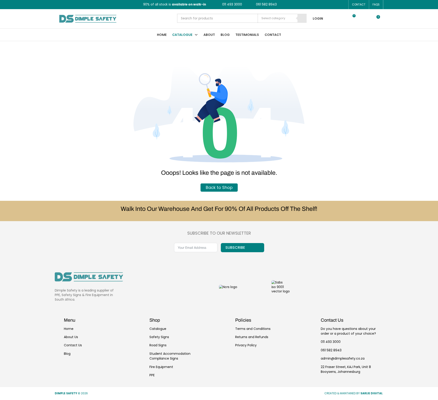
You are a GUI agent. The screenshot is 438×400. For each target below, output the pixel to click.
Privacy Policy (246, 345)
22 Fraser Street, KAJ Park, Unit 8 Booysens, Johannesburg (346, 369)
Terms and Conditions (253, 328)
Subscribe (235, 247)
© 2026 (72, 393)
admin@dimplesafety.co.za (343, 358)
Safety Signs (159, 337)
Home (162, 34)
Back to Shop (219, 187)
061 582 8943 (331, 350)
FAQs (376, 4)
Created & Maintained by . (353, 393)
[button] (340, 19)
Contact (358, 4)
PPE (152, 375)
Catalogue (182, 34)
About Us (71, 337)
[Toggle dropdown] (196, 35)
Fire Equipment (161, 367)
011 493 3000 (331, 341)
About (209, 34)
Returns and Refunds (251, 337)
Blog (225, 34)
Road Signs (158, 345)
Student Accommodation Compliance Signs (169, 356)
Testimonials (247, 34)
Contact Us (73, 345)
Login (318, 18)
